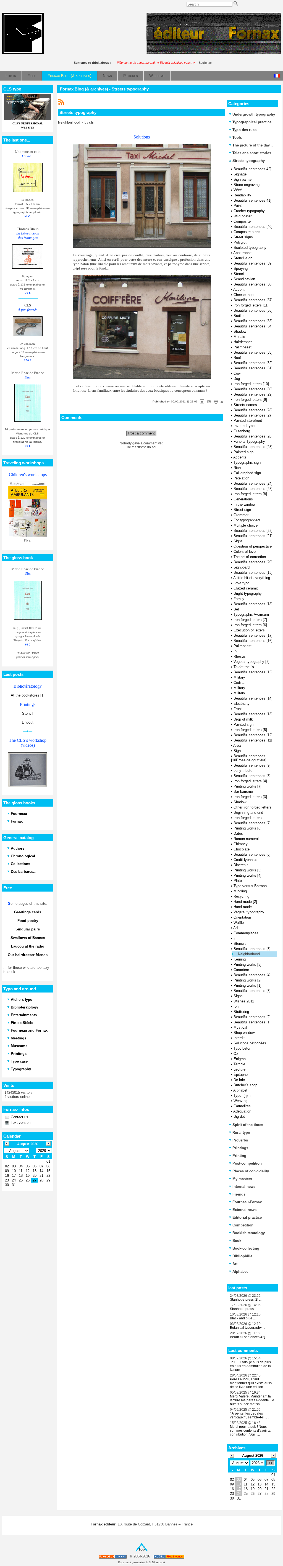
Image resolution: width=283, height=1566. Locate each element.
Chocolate (242, 849)
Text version (20, 1123)
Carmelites (242, 1106)
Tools (237, 137)
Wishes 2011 (244, 1001)
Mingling (240, 891)
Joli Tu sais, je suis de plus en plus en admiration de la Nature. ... (250, 1366)
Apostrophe (242, 253)
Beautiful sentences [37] (253, 300)
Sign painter (243, 179)
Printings (240, 1148)
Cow (237, 373)
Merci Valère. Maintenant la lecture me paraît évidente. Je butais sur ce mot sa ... (252, 1400)
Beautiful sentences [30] (253, 389)
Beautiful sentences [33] (253, 352)
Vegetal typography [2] (251, 662)
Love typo (241, 583)
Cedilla (239, 683)
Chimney (241, 844)
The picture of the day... (252, 145)
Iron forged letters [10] (251, 384)
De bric (239, 1080)
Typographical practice (251, 122)
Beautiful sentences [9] (252, 765)
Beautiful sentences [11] (253, 740)
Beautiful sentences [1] (252, 1022)
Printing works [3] (247, 964)
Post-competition (247, 1163)
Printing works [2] (247, 980)
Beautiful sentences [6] (252, 854)
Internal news (243, 1186)
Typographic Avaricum (251, 614)
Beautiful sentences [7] (252, 823)
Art (234, 1264)
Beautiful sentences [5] (252, 949)
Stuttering (241, 1012)
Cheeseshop (243, 295)
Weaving (240, 1101)
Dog (237, 379)
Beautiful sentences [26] (253, 436)
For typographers (247, 520)
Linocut (27, 722)
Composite (242, 221)
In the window (244, 504)
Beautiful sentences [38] (253, 284)
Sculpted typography (250, 248)
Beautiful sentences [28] (253, 410)
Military (239, 677)
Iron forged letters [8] (250, 494)
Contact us (19, 1117)
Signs (238, 541)
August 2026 (252, 1455)
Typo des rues (244, 130)
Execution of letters (249, 630)
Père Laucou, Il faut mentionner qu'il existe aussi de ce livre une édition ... (251, 1383)
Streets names (245, 405)
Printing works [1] (247, 985)
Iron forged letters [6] (250, 625)
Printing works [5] (247, 870)
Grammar (241, 515)
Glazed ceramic (246, 588)
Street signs (243, 237)
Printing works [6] (247, 828)
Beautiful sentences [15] (253, 672)
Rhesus (240, 656)
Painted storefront (248, 420)
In (235, 651)
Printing (239, 1156)
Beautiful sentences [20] (253, 562)
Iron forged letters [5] (250, 730)
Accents (240, 457)
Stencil (27, 713)
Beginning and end (248, 812)
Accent (239, 289)
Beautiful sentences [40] (253, 227)
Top (141, 1549)
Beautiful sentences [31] (253, 368)
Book (236, 1241)
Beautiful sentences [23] (253, 489)
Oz (236, 1054)
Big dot (239, 1116)
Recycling (241, 896)
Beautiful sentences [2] (252, 1017)
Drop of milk (243, 719)
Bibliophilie (242, 1256)
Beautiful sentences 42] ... (249, 1337)
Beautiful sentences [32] (253, 363)
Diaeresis (241, 865)
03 (239, 1479)
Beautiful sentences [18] (253, 604)
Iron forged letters (248, 818)
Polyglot (240, 242)
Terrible (239, 1064)
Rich (237, 468)
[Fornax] (23, 53)
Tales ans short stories (251, 153)
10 (239, 1484)
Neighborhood (249, 954)
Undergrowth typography (253, 114)
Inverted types (245, 426)
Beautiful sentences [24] (253, 483)
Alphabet (240, 1090)
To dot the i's (244, 667)
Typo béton (242, 1048)
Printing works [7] (247, 786)
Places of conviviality (250, 1171)
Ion (236, 1006)
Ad (235, 928)
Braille (238, 316)
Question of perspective (253, 546)
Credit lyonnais (245, 860)
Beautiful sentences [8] (252, 776)
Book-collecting (245, 1248)
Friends (238, 1194)
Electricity (242, 703)
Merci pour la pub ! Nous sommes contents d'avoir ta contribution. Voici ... (250, 1430)
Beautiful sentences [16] (253, 641)
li (234, 938)
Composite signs (247, 232)
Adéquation (242, 1111)
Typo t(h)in (242, 1095)
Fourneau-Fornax (247, 1202)
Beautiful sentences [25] (253, 447)
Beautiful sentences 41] (252, 200)
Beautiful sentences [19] (253, 572)
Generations (243, 499)
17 (239, 1489)
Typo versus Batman (250, 886)
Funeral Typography (249, 441)
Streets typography (248, 161)
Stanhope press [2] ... (245, 1299)
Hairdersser (243, 342)
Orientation (242, 917)
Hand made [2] (245, 902)
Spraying (241, 268)
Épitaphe (241, 1075)
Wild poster (242, 216)
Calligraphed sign (247, 473)
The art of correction (250, 557)
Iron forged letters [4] (250, 781)
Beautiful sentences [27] (253, 415)
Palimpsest (242, 347)
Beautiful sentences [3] (252, 991)
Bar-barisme (243, 791)
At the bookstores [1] (27, 695)
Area (237, 745)
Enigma (240, 1059)
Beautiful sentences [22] (253, 531)
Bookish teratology (248, 1233)
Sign (237, 751)
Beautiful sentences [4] (252, 975)
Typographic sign (247, 462)
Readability (242, 195)
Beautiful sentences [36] (253, 310)
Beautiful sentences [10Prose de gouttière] (248, 758)
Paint (238, 206)
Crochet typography (249, 211)
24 (239, 1494)
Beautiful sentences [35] (253, 321)
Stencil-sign (243, 258)
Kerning (240, 959)
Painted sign (243, 452)
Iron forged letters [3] (250, 797)
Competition (242, 1225)
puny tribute (243, 771)
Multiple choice (246, 525)
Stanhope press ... (243, 1309)
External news (244, 1210)
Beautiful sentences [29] (253, 394)
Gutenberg (242, 431)
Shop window (244, 1033)
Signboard (242, 567)
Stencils (240, 943)
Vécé (238, 190)
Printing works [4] (247, 875)
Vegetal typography (249, 912)
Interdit (239, 1038)
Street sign (242, 510)
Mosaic (239, 337)
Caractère (241, 970)
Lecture (239, 1069)
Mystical (240, 1027)
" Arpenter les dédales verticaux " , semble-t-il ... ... (250, 1415)
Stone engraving (247, 185)
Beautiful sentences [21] (253, 536)
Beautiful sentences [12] (253, 735)
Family (239, 599)
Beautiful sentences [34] (253, 326)
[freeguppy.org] (113, 1556)
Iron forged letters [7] (250, 620)
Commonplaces (246, 933)
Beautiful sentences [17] (253, 635)
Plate (238, 881)
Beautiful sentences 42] (252, 169)
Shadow (240, 331)
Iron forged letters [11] (251, 305)
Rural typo (241, 1132)
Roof (237, 358)
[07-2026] (232, 1455)
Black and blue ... (243, 1318)
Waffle (239, 923)
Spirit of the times (247, 1125)
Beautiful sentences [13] (253, 714)
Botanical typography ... (247, 1328)
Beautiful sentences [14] (253, 698)
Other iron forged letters (252, 807)
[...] (213, 53)
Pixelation (241, 478)
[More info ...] (169, 1556)
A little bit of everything (251, 578)
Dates (238, 833)
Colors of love (245, 551)
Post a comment (141, 433)
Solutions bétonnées (250, 1043)
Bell (237, 609)
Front (238, 709)
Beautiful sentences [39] (253, 263)
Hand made (243, 907)
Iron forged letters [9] (250, 399)
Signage (240, 174)
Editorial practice (247, 1217)
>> (270, 1463)
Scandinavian (244, 279)
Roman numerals (247, 839)
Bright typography (248, 593)
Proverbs (240, 1140)
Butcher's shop (245, 1085)
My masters (242, 1179)
